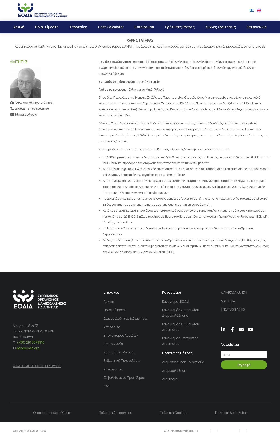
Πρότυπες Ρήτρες (177, 353)
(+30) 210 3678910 (30, 342)
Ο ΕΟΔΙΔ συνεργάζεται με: (181, 431)
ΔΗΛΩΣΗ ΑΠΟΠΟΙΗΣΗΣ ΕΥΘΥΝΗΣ (37, 366)
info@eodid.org (28, 348)
